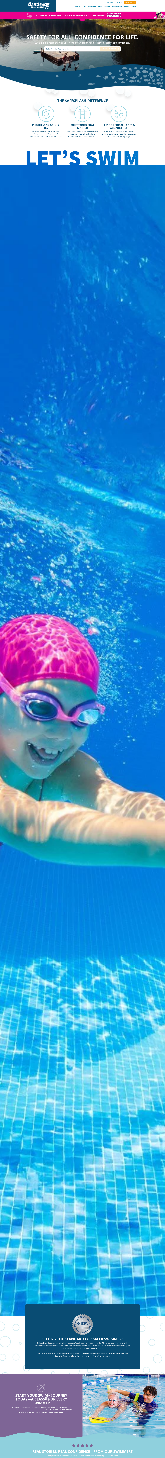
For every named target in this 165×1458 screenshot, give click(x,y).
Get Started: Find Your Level (41, 1417)
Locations (92, 7)
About (126, 7)
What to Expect (104, 7)
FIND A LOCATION (108, 49)
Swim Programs (80, 7)
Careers (133, 7)
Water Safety (117, 7)
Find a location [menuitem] (130, 2)
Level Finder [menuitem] (109, 2)
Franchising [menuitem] (118, 2)
